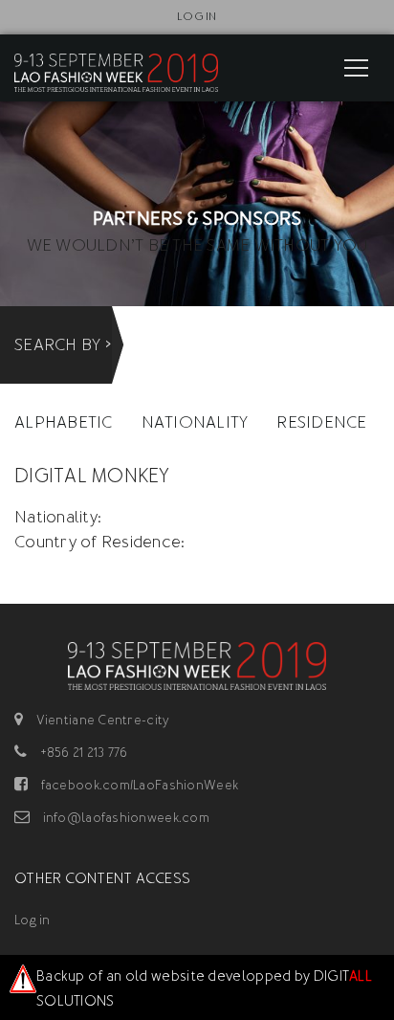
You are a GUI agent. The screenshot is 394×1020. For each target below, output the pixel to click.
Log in (197, 17)
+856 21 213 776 (81, 752)
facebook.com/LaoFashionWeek (137, 785)
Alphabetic (63, 421)
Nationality (195, 421)
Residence (321, 421)
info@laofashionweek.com (124, 817)
